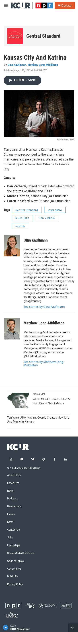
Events (11, 514)
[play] (5, 627)
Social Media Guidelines (20, 553)
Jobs (10, 537)
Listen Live (13, 483)
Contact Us (13, 529)
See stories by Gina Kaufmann (44, 307)
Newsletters (14, 506)
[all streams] (73, 627)
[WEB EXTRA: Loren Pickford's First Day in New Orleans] (19, 400)
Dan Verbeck (47, 218)
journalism (55, 210)
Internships (13, 545)
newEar (20, 226)
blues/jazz (22, 218)
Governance (14, 568)
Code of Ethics (15, 561)
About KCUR (14, 475)
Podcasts (12, 498)
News (10, 490)
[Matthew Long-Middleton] (12, 328)
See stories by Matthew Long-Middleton (44, 363)
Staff (10, 522)
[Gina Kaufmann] (12, 245)
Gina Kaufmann (17, 65)
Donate (66, 5)
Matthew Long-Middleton (43, 65)
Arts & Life (39, 393)
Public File (13, 576)
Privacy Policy (15, 584)
